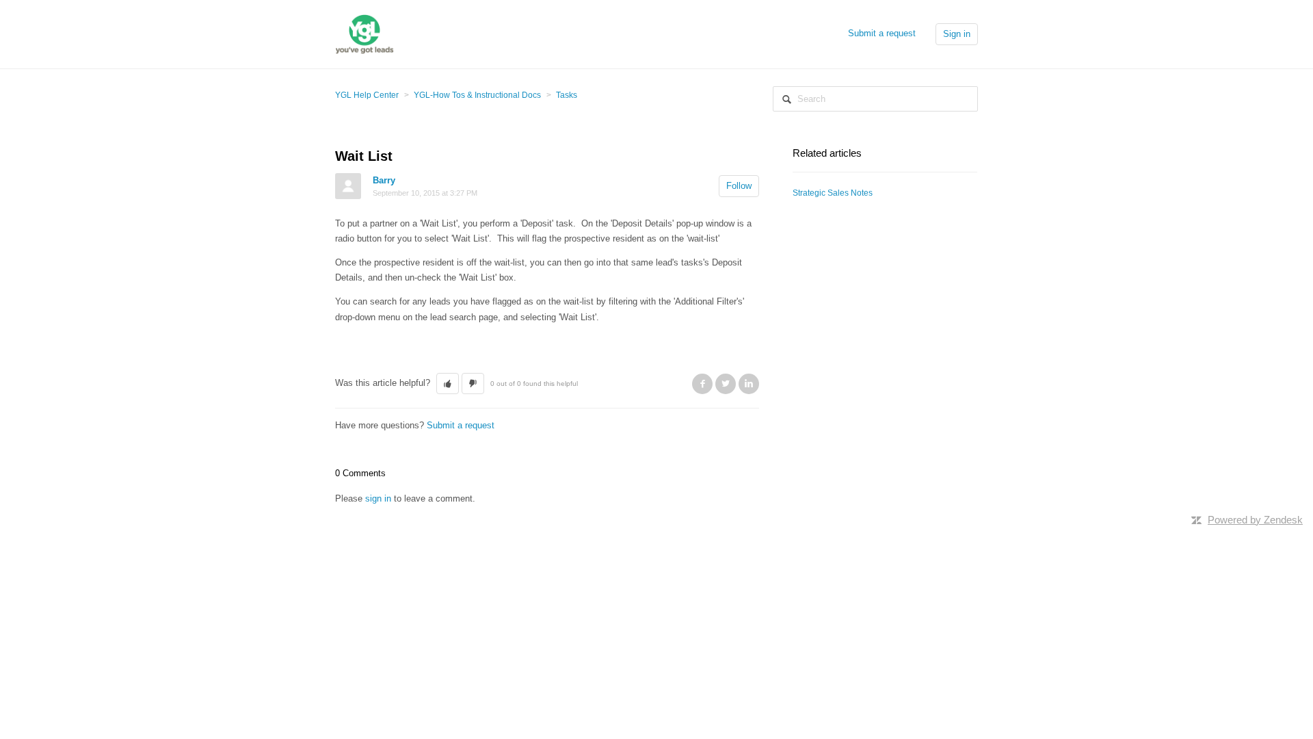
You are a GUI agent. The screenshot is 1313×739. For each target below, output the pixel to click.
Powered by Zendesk (1255, 520)
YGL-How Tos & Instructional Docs (477, 95)
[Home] (364, 33)
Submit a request (882, 33)
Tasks (566, 95)
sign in (378, 498)
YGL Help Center (367, 95)
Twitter (725, 384)
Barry (384, 180)
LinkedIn (749, 384)
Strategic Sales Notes (833, 193)
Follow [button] (739, 186)
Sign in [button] (956, 34)
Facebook (702, 384)
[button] (447, 384)
